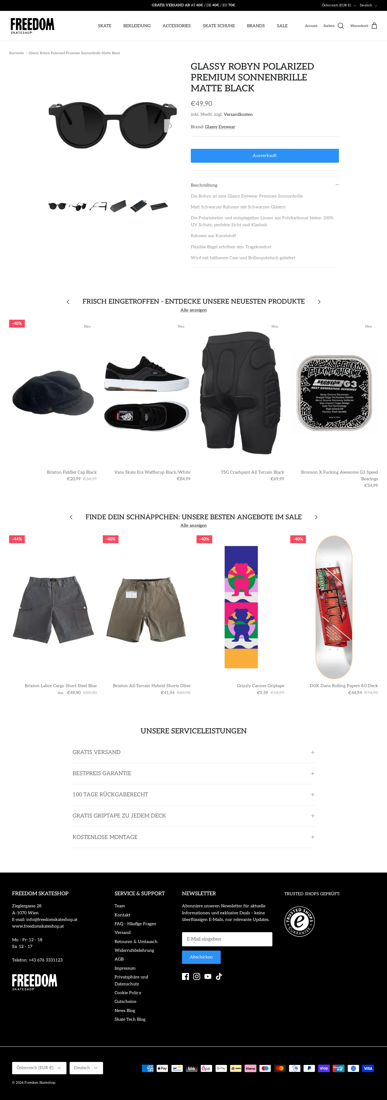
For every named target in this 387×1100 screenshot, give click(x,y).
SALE (282, 25)
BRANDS (256, 25)
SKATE (104, 25)
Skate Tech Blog (130, 1019)
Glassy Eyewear (220, 126)
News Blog (125, 1010)
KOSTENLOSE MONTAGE (105, 837)
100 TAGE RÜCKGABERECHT (110, 795)
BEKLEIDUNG (137, 25)
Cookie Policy (128, 992)
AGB (119, 959)
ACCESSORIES (177, 25)
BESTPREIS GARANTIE (102, 773)
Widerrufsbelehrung (134, 950)
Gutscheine (125, 1001)
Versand (123, 932)
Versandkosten (238, 114)
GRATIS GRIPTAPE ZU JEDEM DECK (119, 816)
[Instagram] (196, 976)
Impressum (125, 968)
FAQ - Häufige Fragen (135, 923)
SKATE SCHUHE (219, 25)
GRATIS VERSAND (97, 752)
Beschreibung (204, 185)
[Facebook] (185, 976)
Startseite (16, 53)
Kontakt (122, 915)
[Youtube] (207, 976)
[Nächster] (170, 125)
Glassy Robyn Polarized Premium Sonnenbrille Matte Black (74, 53)
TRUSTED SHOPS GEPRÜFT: (312, 893)
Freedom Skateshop (39, 1083)
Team (120, 906)
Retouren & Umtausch (136, 941)
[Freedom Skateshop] (32, 26)
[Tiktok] (219, 976)
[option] (112, 126)
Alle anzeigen (193, 310)
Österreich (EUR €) (336, 5)
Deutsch (366, 5)
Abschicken (201, 957)
